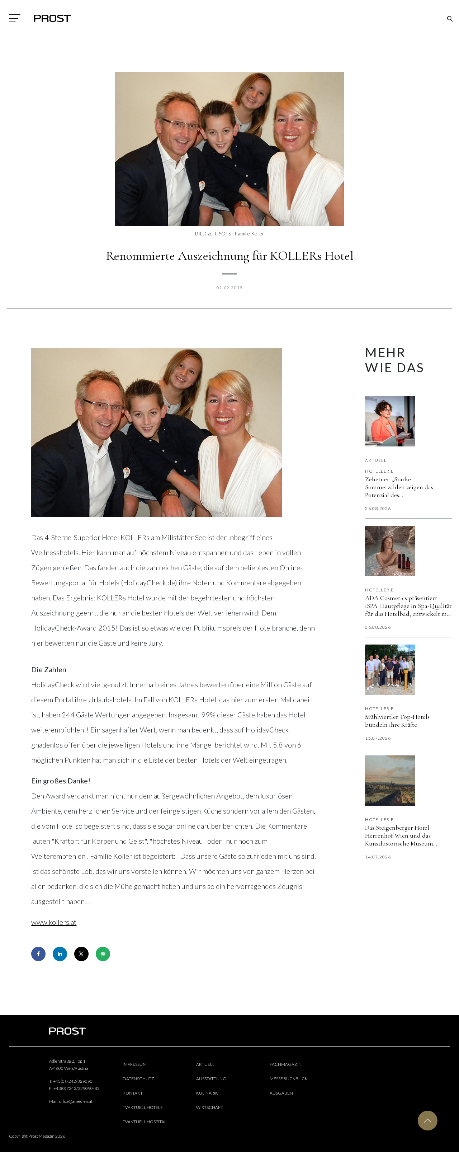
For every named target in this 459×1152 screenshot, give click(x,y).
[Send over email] (103, 954)
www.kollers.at (53, 922)
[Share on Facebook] (38, 954)
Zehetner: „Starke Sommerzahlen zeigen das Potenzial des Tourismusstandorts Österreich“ (407, 487)
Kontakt (133, 1093)
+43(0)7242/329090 (73, 1081)
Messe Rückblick (289, 1078)
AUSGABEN (281, 1093)
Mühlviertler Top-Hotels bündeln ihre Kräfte (397, 721)
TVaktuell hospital (144, 1121)
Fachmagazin (286, 1064)
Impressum (135, 1064)
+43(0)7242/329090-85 (76, 1088)
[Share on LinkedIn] (60, 954)
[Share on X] (81, 954)
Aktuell (375, 460)
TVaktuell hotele (143, 1107)
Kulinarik (207, 1093)
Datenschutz (138, 1078)
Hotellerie (379, 471)
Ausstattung (211, 1078)
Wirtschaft (209, 1107)
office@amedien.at (76, 1101)
